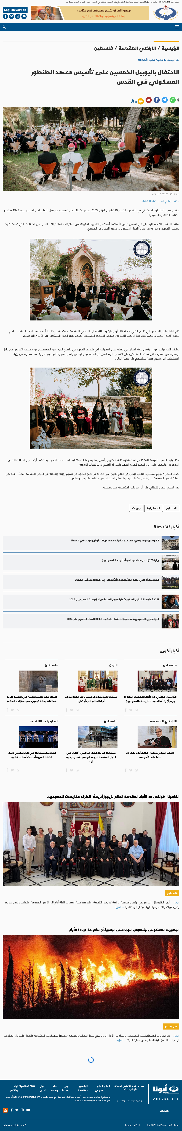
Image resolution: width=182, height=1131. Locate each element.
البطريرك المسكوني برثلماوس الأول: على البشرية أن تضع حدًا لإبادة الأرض (124, 930)
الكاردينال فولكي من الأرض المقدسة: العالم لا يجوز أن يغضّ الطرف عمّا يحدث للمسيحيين (150, 699)
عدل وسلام (171, 1026)
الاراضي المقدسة (137, 48)
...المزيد (119, 906)
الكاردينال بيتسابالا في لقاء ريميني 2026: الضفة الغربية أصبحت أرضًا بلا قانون (32, 755)
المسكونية (153, 508)
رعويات (136, 508)
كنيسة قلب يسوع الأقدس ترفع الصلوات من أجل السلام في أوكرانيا (91, 699)
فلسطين (103, 48)
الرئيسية (170, 48)
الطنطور (171, 508)
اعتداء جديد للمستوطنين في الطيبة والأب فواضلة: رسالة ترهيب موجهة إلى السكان (32, 699)
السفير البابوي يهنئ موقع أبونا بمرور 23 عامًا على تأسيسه (150, 755)
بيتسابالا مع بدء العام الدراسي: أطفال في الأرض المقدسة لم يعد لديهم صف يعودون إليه (91, 757)
